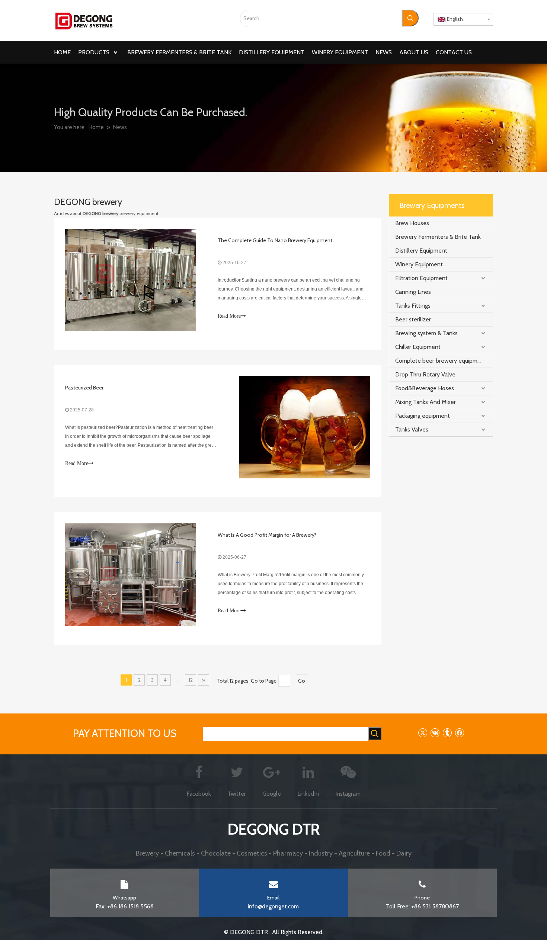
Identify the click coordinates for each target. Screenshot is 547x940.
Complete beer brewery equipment (440, 360)
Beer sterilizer (413, 319)
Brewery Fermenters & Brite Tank (438, 236)
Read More (229, 316)
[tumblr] (447, 732)
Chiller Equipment (418, 346)
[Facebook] (459, 732)
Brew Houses (412, 223)
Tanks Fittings (413, 305)
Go (301, 680)
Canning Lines (413, 291)
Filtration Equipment (421, 278)
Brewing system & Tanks (426, 333)
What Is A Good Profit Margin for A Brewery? (267, 535)
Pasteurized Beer (84, 387)
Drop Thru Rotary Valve (425, 374)
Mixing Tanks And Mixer (425, 401)
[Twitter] (422, 732)
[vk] (434, 732)
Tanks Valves (411, 429)
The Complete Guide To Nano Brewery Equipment (275, 240)
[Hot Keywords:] (410, 18)
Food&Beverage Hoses (424, 388)
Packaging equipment (422, 415)
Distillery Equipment (421, 250)
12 (191, 680)
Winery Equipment (419, 264)
